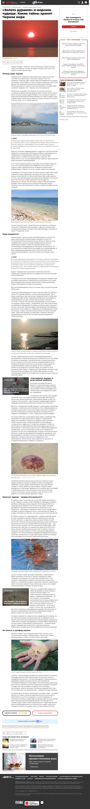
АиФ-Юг (15, 58)
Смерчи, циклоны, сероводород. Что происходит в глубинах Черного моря (19, 746)
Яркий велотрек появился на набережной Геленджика (18, 740)
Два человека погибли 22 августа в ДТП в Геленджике (73, 58)
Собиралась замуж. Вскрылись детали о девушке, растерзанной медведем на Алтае (76, 107)
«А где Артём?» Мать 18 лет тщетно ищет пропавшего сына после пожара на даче (76, 101)
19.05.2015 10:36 (6, 7)
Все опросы (73, 31)
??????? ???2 (63, 120)
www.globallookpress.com (27, 477)
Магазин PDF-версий (51, 776)
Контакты (30, 778)
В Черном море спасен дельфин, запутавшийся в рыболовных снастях (47, 741)
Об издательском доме (21, 776)
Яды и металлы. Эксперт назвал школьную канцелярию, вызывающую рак (75, 90)
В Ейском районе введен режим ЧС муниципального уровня (73, 44)
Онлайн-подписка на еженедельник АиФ (70, 776)
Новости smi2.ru (8, 771)
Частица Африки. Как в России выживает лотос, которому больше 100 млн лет (76, 113)
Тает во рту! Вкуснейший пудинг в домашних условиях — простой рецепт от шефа (76, 84)
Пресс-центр (33, 776)
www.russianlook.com (48, 672)
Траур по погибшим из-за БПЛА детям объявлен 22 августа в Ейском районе (73, 66)
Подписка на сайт (20, 778)
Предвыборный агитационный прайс (45, 778)
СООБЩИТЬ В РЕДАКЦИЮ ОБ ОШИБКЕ (67, 778)
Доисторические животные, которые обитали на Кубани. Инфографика (46, 746)
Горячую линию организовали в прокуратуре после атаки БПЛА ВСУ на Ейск (73, 73)
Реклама (41, 776)
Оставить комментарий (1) (45, 713)
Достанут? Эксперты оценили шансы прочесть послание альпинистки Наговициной (77, 95)
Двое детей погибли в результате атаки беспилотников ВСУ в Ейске (73, 51)
